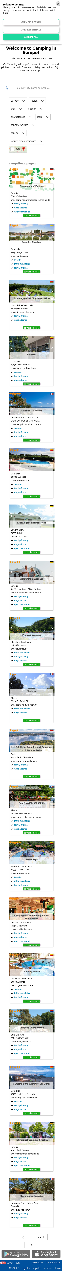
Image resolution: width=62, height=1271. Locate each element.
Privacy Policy (53, 1262)
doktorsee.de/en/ (19, 536)
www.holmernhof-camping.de (25, 1154)
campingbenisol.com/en (22, 985)
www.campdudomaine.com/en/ (26, 424)
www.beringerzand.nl (21, 1041)
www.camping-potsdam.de (24, 761)
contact (48, 1268)
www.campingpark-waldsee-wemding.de (30, 200)
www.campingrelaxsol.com (23, 368)
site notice (37, 1262)
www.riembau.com (19, 256)
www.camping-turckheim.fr (23, 705)
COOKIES (14, 1268)
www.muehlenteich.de (21, 929)
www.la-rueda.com (20, 480)
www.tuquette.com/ (20, 1210)
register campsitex (32, 1268)
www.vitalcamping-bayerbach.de (26, 593)
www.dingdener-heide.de (22, 312)
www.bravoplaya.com (21, 873)
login (58, 1268)
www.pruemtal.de (19, 649)
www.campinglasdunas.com (24, 1097)
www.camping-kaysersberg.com (26, 817)
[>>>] (32, 1245)
